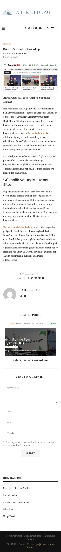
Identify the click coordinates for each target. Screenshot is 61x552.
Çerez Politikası (14, 535)
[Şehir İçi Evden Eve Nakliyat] (30, 339)
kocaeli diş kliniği (11, 495)
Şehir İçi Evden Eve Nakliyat (30, 360)
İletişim (30, 539)
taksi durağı (9, 509)
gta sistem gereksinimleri (16, 502)
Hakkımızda (49, 535)
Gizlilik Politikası (32, 535)
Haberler (7, 44)
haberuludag (20, 53)
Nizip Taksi (9, 516)
